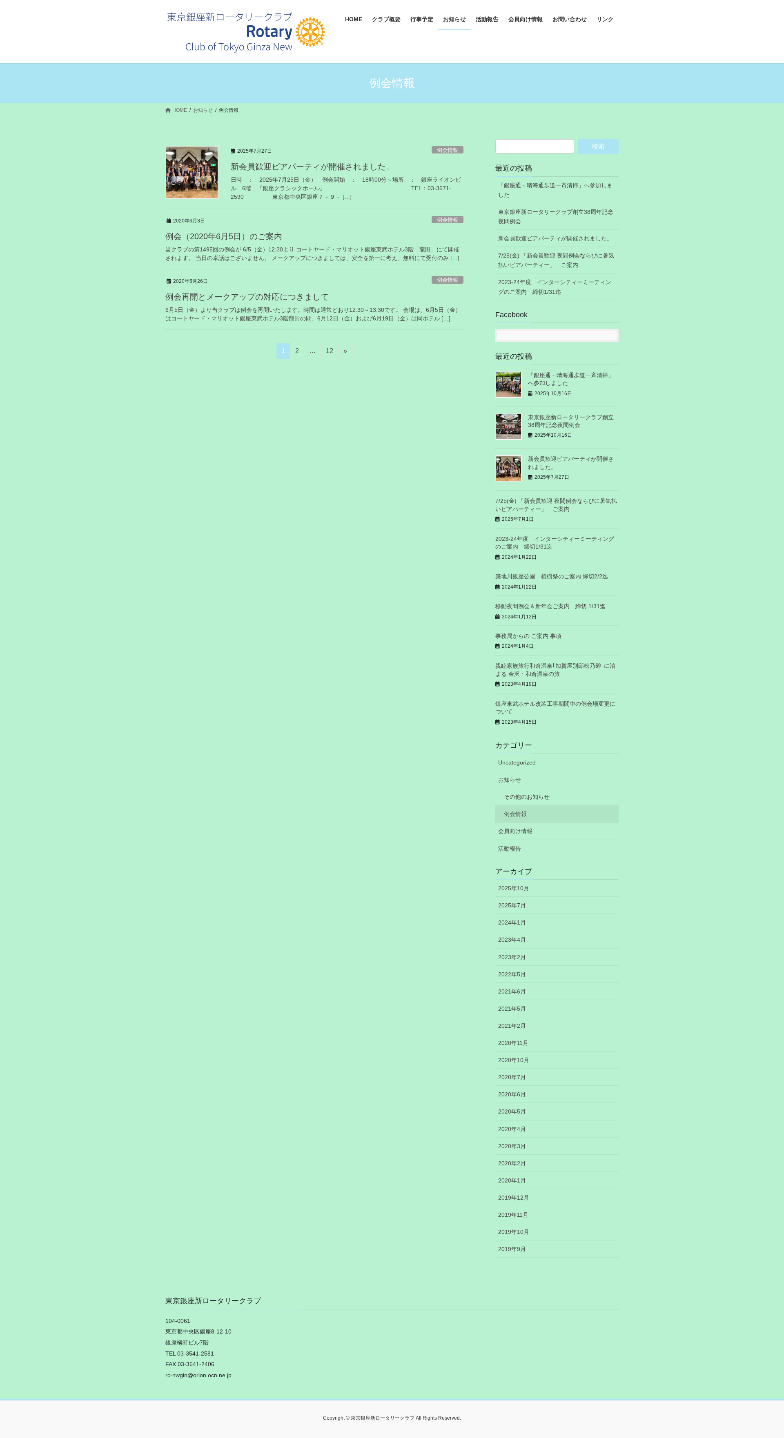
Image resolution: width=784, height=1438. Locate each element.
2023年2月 (512, 957)
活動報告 (509, 848)
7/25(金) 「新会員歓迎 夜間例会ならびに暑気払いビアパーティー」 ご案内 (556, 260)
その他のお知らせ (527, 796)
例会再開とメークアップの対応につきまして (247, 296)
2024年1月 (512, 922)
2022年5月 (512, 974)
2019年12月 (513, 1197)
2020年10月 (513, 1060)
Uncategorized (517, 762)
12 (329, 353)
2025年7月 (512, 905)
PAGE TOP (759, 1387)
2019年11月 (513, 1214)
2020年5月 (512, 1111)
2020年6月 (512, 1094)
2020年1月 (512, 1180)
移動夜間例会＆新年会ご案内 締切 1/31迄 (550, 606)
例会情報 (447, 150)
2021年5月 (512, 1008)
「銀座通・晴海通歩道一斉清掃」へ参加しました (555, 190)
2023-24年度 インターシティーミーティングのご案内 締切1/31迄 (554, 287)
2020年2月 (512, 1163)
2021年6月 (512, 991)
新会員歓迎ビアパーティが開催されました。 (312, 166)
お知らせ (509, 779)
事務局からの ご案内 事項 (528, 636)
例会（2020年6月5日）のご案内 (223, 236)
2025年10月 (513, 888)
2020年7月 (512, 1077)
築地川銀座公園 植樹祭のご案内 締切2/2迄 (551, 576)
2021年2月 (512, 1025)
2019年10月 (513, 1232)
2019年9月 (512, 1249)
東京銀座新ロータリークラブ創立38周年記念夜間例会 (555, 216)
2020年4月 (512, 1129)
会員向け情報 (515, 831)
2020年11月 (513, 1043)
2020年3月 (512, 1146)
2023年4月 (512, 939)
